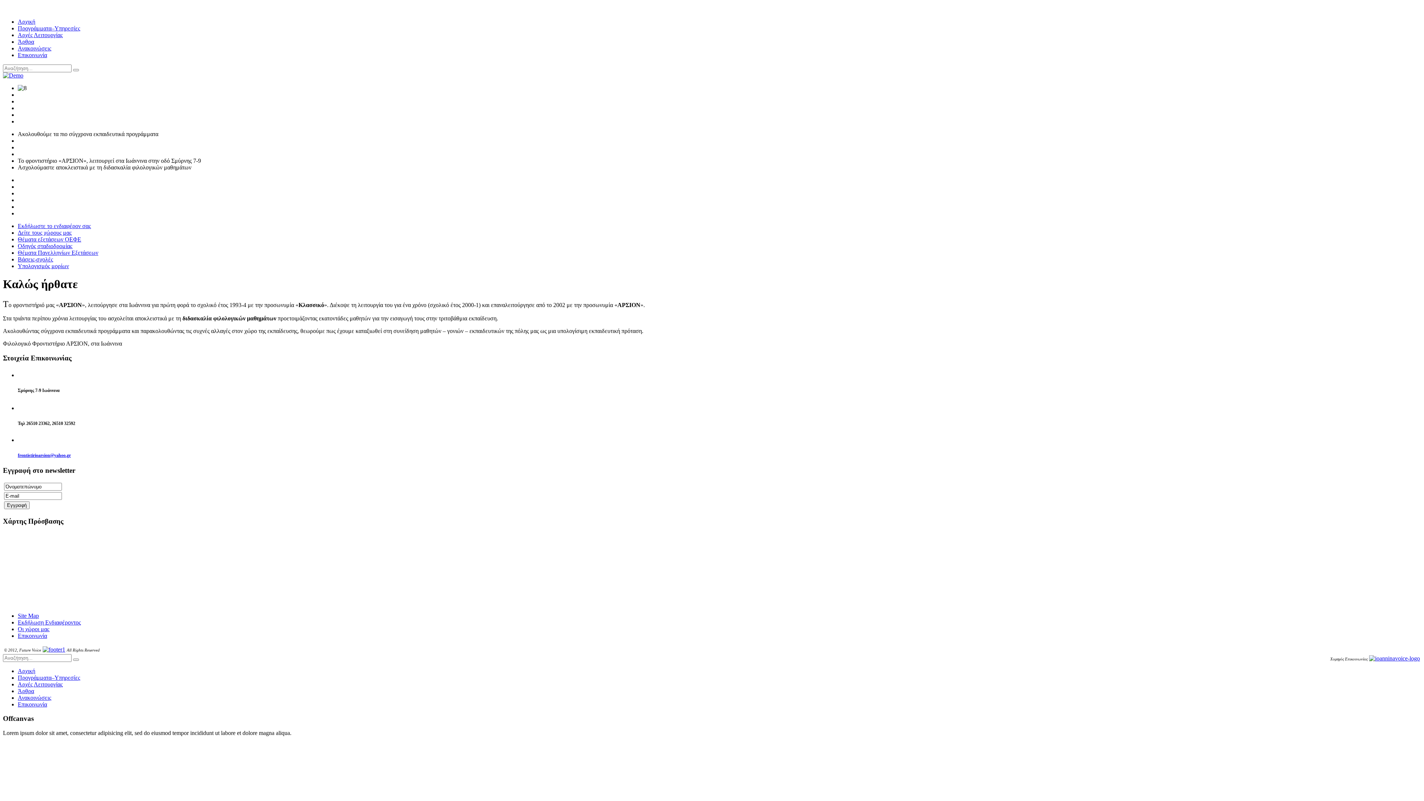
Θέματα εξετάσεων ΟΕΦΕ (49, 239)
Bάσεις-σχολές (35, 259)
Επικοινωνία (32, 55)
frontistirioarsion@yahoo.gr (44, 455)
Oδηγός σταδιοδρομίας (45, 246)
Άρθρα (26, 42)
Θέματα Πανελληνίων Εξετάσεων (58, 253)
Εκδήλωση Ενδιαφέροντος (49, 622)
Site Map (28, 616)
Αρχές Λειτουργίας (40, 35)
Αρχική (26, 22)
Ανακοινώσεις (34, 48)
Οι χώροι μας (33, 629)
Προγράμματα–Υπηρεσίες (49, 28)
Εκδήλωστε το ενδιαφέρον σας (54, 226)
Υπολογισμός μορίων (43, 266)
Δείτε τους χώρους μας (45, 233)
